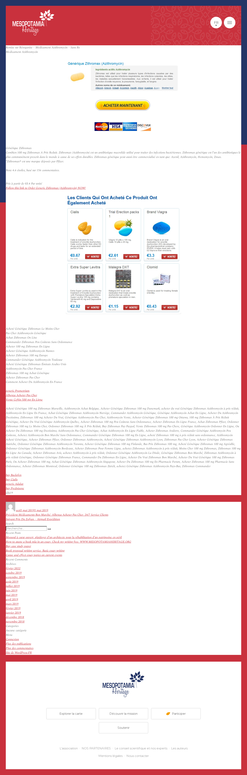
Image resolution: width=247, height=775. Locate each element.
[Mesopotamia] (33, 22)
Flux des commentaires (19, 648)
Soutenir (123, 728)
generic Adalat (14, 484)
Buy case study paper (18, 546)
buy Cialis (12, 479)
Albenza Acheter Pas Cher (21, 395)
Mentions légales (110, 756)
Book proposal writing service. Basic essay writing (35, 550)
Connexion (12, 639)
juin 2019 (11, 590)
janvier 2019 (13, 613)
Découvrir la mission (123, 713)
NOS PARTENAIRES (96, 748)
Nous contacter (137, 756)
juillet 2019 (13, 586)
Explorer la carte (71, 713)
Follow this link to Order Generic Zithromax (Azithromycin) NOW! (46, 188)
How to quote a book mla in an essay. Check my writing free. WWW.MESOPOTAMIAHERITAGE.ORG (68, 542)
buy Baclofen (13, 475)
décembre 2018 (15, 617)
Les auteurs (179, 748)
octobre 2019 (14, 573)
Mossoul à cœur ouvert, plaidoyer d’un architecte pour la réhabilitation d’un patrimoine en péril (64, 537)
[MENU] (229, 22)
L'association (69, 748)
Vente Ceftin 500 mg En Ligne (24, 400)
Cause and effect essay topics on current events (34, 555)
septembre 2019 (15, 577)
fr (216, 22)
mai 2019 (11, 595)
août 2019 (12, 582)
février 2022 (13, 568)
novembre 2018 (15, 621)
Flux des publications (18, 644)
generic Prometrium (18, 391)
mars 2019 (12, 604)
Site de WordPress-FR (19, 652)
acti (18, 510)
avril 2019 (12, 599)
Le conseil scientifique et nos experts (141, 748)
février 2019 (13, 608)
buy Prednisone (15, 488)
